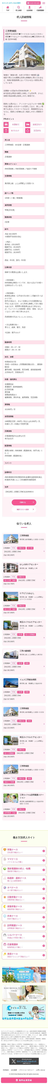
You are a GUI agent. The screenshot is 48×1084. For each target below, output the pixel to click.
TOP (7, 10)
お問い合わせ (40, 1070)
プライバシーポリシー (26, 1070)
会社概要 (14, 1070)
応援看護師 (40, 10)
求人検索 (19, 10)
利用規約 (6, 1070)
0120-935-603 (35, 3)
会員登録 (29, 10)
